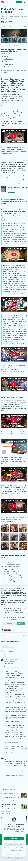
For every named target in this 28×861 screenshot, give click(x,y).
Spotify (6, 56)
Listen (24, 22)
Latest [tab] (6, 789)
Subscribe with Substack (15, 844)
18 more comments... (6, 782)
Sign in (25, 2)
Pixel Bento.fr (8, 54)
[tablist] (7, 646)
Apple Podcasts (8, 59)
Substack (6, 858)
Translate (4, 6)
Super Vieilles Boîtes (7, 794)
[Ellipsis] (26, 660)
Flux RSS (3, 70)
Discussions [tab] (12, 789)
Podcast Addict (8, 64)
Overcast (6, 62)
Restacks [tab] (11, 646)
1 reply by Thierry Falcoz (12, 753)
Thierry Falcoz (8, 21)
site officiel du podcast (13, 564)
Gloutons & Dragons (13, 226)
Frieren (24, 244)
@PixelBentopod (15, 567)
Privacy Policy (19, 850)
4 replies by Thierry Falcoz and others (15, 775)
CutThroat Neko (8, 660)
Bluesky (18, 574)
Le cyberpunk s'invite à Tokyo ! (8, 805)
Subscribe (19, 2)
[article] (14, 797)
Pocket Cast (7, 67)
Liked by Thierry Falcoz (10, 661)
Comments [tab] (4, 646)
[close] (23, 818)
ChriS (5, 758)
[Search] (25, 789)
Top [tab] (3, 789)
